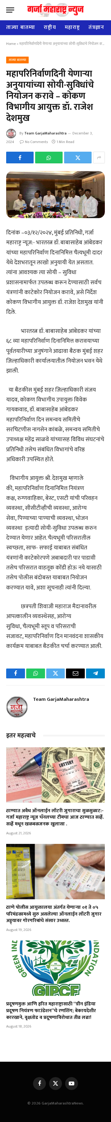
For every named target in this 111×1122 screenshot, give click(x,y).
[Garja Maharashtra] (55, 10)
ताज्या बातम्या (20, 27)
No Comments (36, 142)
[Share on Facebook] (20, 157)
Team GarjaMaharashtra (45, 133)
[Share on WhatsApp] (49, 157)
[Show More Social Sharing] (99, 157)
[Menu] (10, 10)
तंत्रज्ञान (96, 27)
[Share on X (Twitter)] (78, 157)
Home (11, 44)
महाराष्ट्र (72, 27)
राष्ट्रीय (50, 27)
